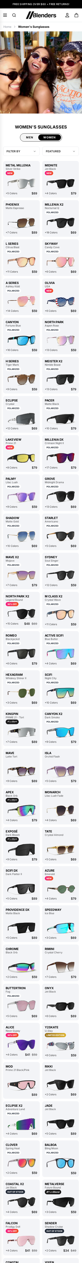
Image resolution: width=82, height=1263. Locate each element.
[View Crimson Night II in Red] (60, 458)
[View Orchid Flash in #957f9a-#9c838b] (60, 771)
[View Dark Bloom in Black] (21, 850)
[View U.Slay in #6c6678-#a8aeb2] (60, 1046)
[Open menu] (5, 15)
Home (7, 26)
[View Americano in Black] (60, 536)
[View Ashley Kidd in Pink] (21, 301)
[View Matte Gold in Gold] (21, 536)
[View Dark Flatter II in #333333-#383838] (21, 889)
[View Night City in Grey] (60, 693)
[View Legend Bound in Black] (21, 614)
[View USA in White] (60, 301)
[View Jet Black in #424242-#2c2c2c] (60, 1006)
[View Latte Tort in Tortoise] (21, 771)
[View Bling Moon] (60, 1163)
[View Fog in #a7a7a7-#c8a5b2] (21, 1006)
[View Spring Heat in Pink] (21, 1163)
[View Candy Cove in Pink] (60, 262)
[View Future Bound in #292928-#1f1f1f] (60, 1202)
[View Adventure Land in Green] (21, 1124)
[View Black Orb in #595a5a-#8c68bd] (21, 811)
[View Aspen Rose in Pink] (60, 340)
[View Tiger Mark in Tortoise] (21, 380)
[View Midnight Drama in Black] (60, 497)
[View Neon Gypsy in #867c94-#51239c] (21, 1045)
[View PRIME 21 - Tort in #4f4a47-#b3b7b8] (21, 732)
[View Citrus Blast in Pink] (21, 262)
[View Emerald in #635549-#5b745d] (60, 889)
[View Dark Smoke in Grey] (60, 732)
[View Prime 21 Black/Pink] (21, 1085)
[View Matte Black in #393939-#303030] (60, 419)
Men (29, 137)
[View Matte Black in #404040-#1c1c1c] (21, 928)
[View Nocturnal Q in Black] (60, 223)
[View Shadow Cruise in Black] (60, 1241)
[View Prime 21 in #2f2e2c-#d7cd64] (21, 458)
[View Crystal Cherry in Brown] (60, 967)
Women (49, 137)
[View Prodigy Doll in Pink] (21, 1241)
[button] (60, 151)
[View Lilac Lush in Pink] (21, 497)
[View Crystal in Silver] (21, 419)
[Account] (67, 15)
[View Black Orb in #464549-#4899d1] (21, 967)
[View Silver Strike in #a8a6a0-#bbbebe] (21, 184)
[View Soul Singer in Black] (60, 575)
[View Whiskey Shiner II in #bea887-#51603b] (21, 693)
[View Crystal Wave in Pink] (60, 615)
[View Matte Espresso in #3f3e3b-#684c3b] (21, 223)
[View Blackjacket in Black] (21, 654)
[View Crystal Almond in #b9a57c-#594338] (60, 850)
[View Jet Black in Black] (60, 1085)
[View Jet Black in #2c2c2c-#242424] (60, 1124)
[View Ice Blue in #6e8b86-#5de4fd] (60, 928)
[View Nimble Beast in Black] (60, 380)
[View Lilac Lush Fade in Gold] (60, 811)
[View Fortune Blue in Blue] (21, 340)
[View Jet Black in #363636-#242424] (60, 184)
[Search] (14, 15)
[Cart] (76, 15)
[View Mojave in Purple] (21, 575)
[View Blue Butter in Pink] (60, 654)
